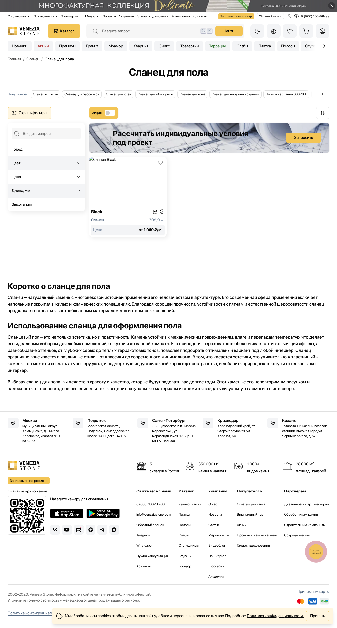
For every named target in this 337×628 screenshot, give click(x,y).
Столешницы (189, 545)
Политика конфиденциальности (36, 613)
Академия (126, 16)
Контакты (199, 16)
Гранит (92, 46)
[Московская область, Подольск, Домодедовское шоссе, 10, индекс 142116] (103, 428)
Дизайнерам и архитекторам (306, 504)
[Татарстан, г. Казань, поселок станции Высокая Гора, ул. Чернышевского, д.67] (298, 428)
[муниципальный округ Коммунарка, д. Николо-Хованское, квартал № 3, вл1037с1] (39, 430)
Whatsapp (144, 545)
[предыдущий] (324, 46)
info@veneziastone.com (153, 514)
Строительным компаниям (305, 525)
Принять (317, 615)
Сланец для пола (192, 94)
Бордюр (185, 566)
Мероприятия (219, 535)
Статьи (213, 525)
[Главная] (24, 31)
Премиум (67, 46)
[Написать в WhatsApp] (288, 16)
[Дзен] (90, 530)
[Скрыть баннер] (331, 5)
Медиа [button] (90, 16)
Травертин (189, 46)
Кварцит (140, 46)
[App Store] (66, 513)
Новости (215, 514)
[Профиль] (322, 31)
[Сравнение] (274, 31)
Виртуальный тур (250, 514)
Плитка (264, 46)
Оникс (164, 46)
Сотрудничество (297, 535)
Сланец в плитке (45, 94)
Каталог (67, 31)
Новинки (19, 46)
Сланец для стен (118, 94)
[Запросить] (209, 138)
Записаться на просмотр (236, 16)
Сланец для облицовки (155, 94)
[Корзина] (306, 31)
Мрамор (116, 46)
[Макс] (114, 530)
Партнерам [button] (69, 16)
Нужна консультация (152, 556)
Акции (43, 46)
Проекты (109, 16)
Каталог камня (190, 504)
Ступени (185, 556)
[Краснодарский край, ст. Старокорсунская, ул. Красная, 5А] (233, 428)
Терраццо (217, 46)
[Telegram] (102, 530)
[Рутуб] (79, 530)
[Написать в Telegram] (296, 16)
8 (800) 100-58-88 (150, 504)
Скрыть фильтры (33, 112)
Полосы (288, 46)
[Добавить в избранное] (161, 163)
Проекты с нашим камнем (257, 535)
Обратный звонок (270, 16)
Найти (229, 31)
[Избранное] (290, 31)
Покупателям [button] (43, 16)
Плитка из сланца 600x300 (286, 94)
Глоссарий (216, 566)
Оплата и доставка (251, 504)
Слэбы (242, 46)
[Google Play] (103, 513)
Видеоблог (216, 545)
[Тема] (257, 31)
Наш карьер (181, 16)
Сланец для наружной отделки (235, 94)
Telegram (143, 535)
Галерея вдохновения (152, 16)
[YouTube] (67, 530)
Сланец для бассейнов (81, 94)
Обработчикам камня (301, 514)
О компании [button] (17, 16)
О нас (212, 504)
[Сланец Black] (128, 197)
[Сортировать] (322, 113)
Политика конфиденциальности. (275, 615)
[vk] (55, 530)
